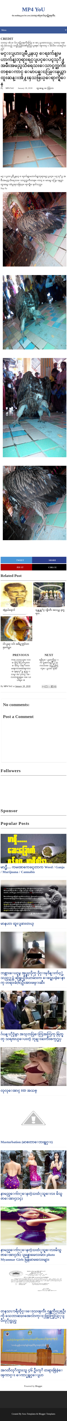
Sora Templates (29, 1414)
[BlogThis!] (46, 686)
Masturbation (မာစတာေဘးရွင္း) (27, 1142)
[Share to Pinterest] (55, 686)
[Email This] (43, 686)
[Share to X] (49, 686)
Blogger (38, 1386)
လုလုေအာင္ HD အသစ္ (19, 1090)
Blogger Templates (47, 1414)
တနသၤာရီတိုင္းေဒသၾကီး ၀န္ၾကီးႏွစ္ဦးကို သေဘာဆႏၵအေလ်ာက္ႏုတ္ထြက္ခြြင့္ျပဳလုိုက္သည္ (33, 1316)
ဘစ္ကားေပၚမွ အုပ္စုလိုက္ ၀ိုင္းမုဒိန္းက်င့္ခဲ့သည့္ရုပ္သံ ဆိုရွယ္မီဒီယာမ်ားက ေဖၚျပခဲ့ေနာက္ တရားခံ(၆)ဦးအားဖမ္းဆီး (33, 978)
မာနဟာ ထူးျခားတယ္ (17, 923)
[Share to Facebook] (52, 686)
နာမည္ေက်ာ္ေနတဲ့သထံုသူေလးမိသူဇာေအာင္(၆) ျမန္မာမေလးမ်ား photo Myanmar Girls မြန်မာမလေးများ (31, 1254)
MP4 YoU (33, 9)
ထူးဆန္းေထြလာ (45, 88)
